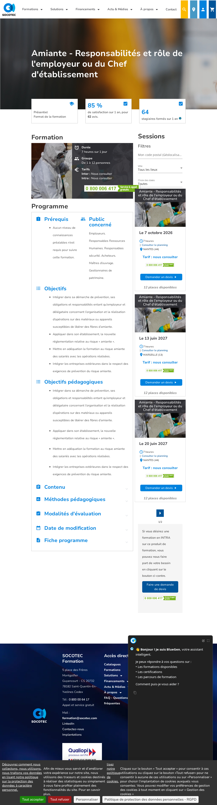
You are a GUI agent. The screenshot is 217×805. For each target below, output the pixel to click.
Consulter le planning (154, 245)
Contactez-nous (73, 729)
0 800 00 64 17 (79, 700)
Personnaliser (87, 799)
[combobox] (160, 169)
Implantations (72, 735)
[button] (82, 488)
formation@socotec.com (79, 718)
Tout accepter (33, 799)
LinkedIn (68, 724)
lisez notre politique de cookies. (113, 772)
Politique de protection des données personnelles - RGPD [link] (150, 799)
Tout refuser (59, 799)
